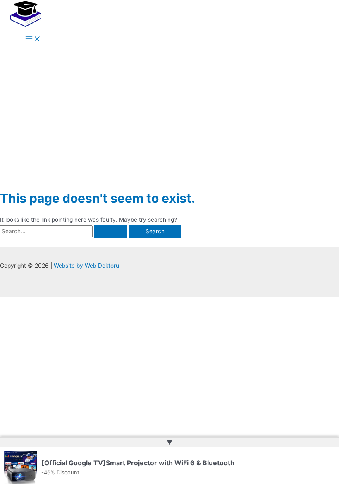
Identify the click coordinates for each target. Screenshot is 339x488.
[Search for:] (64, 231)
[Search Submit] (110, 232)
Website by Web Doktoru (86, 265)
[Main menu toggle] (33, 39)
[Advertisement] (169, 110)
